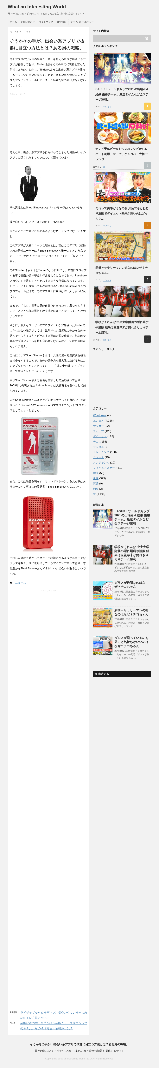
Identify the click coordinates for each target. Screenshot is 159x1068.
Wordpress (99, 415)
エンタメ (107, 107)
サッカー (98, 425)
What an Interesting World (37, 6)
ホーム (13, 22)
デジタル (98, 446)
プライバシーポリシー (82, 22)
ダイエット (108, 226)
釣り (96, 488)
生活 (96, 478)
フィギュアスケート (105, 467)
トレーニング (101, 452)
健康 (96, 473)
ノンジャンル (101, 462)
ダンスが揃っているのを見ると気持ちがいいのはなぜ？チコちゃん (131, 642)
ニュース (20, 582)
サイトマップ (46, 22)
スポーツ (98, 431)
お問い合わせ (28, 22)
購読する (103, 673)
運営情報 (61, 22)
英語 (96, 483)
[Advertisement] (49, 122)
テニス (97, 441)
